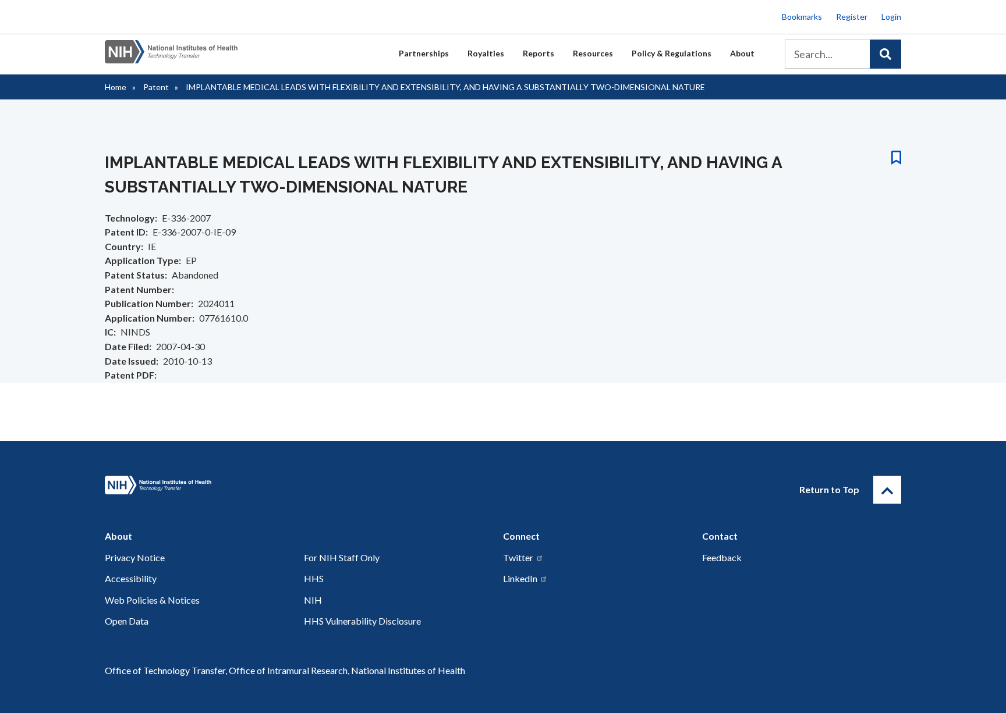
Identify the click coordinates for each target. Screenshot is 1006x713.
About (742, 53)
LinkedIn (520, 578)
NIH (313, 599)
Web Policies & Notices (152, 599)
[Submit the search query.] (885, 54)
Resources (593, 53)
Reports (538, 53)
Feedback (722, 557)
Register (851, 17)
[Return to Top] (887, 490)
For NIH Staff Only (342, 557)
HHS (314, 578)
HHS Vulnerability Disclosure (362, 620)
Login (891, 17)
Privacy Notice (135, 557)
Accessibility (131, 578)
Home (115, 87)
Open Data (126, 620)
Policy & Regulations (671, 53)
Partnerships (424, 53)
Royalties (485, 53)
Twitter (518, 557)
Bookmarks (802, 17)
